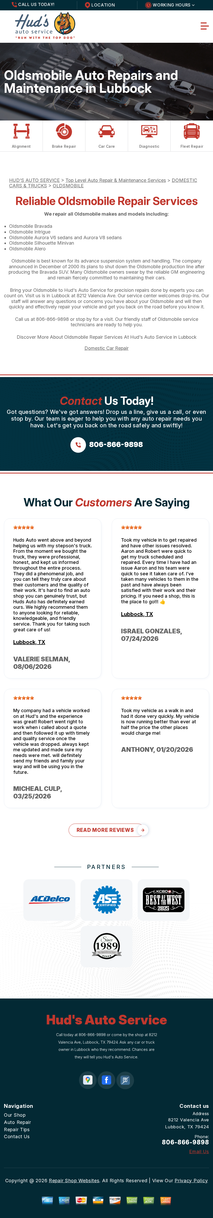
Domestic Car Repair (106, 348)
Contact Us (17, 1136)
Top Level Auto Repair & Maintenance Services (115, 180)
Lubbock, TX (29, 642)
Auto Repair (17, 1122)
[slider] (23, 527)
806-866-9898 (52, 319)
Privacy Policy (191, 1180)
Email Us (199, 1151)
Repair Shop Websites (74, 1180)
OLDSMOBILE (68, 185)
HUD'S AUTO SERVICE (34, 180)
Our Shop (15, 1115)
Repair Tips (17, 1129)
